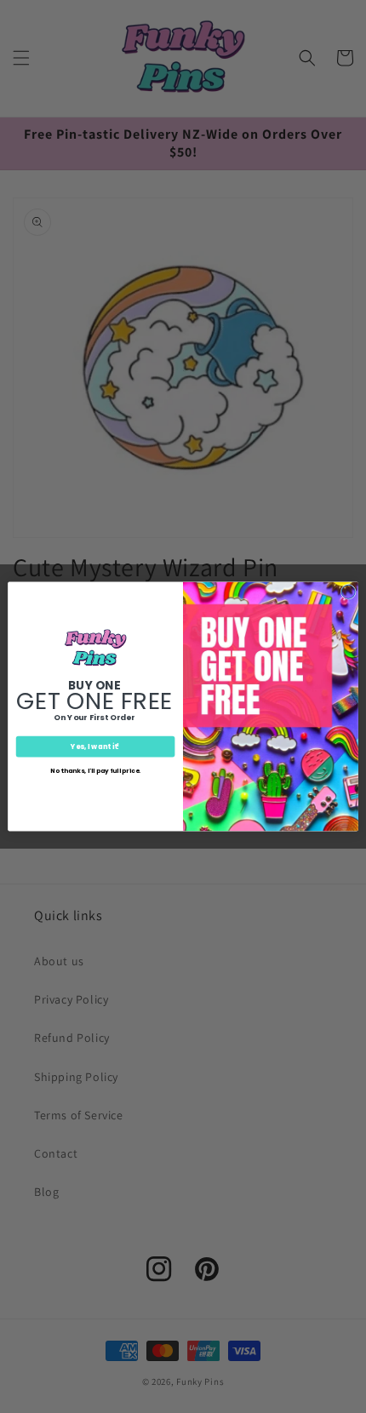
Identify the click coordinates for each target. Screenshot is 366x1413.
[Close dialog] (348, 591)
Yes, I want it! (95, 746)
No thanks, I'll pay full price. (95, 770)
